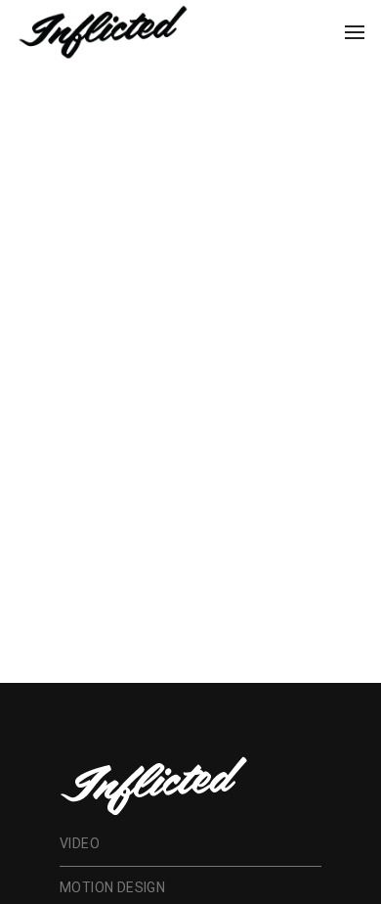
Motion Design (112, 887)
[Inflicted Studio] (102, 30)
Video (80, 843)
